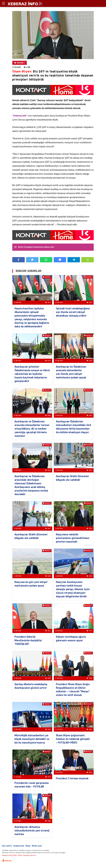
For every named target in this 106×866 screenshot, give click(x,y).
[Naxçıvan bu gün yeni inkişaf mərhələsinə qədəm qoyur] (32, 563)
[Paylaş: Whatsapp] (46, 259)
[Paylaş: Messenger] (60, 259)
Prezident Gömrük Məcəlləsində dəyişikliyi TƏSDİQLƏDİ (28, 640)
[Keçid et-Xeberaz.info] (23, 3)
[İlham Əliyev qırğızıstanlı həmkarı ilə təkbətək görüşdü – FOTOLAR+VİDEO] (74, 717)
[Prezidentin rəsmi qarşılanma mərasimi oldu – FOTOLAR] (32, 764)
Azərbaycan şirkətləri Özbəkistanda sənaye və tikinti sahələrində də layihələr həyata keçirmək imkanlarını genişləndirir (32, 374)
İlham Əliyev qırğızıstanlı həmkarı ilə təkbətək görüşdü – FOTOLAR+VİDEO (73, 739)
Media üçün (37, 846)
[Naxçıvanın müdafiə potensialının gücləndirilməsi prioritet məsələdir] (74, 516)
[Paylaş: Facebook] (18, 259)
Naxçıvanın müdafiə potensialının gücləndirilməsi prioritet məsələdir (72, 538)
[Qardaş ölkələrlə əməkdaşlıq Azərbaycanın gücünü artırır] (32, 666)
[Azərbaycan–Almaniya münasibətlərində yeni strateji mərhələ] (32, 808)
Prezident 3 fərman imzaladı (72, 778)
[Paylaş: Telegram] (73, 259)
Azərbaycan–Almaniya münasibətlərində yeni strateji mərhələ (31, 831)
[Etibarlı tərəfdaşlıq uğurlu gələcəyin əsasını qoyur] (74, 618)
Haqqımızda (18, 846)
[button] (87, 259)
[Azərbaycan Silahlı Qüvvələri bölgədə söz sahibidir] (74, 457)
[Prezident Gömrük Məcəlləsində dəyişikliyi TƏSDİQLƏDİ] (32, 618)
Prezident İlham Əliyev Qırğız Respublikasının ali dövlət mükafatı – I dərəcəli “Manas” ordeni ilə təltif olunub (73, 689)
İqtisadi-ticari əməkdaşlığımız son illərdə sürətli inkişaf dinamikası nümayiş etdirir (73, 312)
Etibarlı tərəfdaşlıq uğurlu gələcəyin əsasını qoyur (71, 638)
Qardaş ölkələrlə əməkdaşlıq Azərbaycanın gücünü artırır (30, 686)
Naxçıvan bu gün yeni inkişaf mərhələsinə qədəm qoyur (30, 584)
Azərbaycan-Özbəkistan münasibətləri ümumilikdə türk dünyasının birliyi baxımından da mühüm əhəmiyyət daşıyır (73, 427)
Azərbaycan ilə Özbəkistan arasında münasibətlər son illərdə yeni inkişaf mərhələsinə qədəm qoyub (71, 372)
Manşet (21, 63)
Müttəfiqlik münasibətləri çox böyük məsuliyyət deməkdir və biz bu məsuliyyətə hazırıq (31, 739)
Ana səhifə (7, 846)
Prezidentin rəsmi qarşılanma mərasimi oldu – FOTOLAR (31, 785)
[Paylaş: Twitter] (32, 259)
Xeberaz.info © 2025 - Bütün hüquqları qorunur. (19, 855)
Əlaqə (27, 846)
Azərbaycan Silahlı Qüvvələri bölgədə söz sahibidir (72, 478)
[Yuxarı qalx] (98, 858)
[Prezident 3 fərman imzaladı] (74, 762)
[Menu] (5, 3)
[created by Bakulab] (7, 861)
